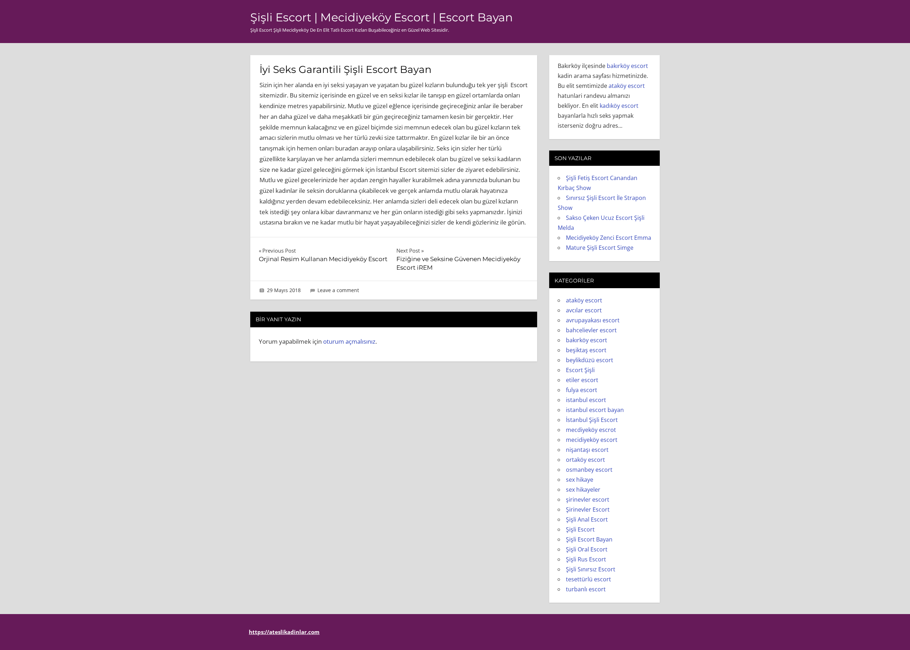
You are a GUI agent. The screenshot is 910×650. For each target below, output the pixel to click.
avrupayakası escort (593, 320)
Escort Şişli (580, 370)
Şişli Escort (580, 529)
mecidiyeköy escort (591, 440)
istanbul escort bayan (595, 410)
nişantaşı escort (587, 450)
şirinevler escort (587, 499)
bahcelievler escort (591, 330)
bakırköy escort (627, 66)
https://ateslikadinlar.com (284, 631)
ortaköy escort (585, 460)
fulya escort (581, 390)
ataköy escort (627, 86)
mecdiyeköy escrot (591, 430)
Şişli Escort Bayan (589, 539)
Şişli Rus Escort (586, 559)
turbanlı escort (586, 589)
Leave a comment (338, 290)
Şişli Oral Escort (586, 549)
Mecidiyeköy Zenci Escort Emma (608, 238)
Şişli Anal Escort (587, 519)
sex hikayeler (583, 489)
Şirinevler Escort (588, 509)
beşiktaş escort (586, 350)
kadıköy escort (619, 106)
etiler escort (582, 380)
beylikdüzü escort (589, 360)
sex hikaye (579, 479)
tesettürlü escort (588, 579)
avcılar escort (584, 310)
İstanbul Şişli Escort (592, 420)
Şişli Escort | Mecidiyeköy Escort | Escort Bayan (381, 17)
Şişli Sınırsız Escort (590, 569)
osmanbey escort (589, 470)
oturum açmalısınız (349, 341)
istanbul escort (586, 400)
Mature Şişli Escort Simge (599, 248)
